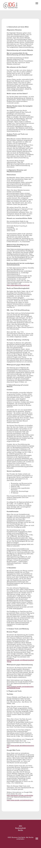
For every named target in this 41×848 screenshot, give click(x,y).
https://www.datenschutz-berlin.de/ (18, 285)
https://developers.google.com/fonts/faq (20, 795)
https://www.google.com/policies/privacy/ (20, 800)
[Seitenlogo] (10, 5)
